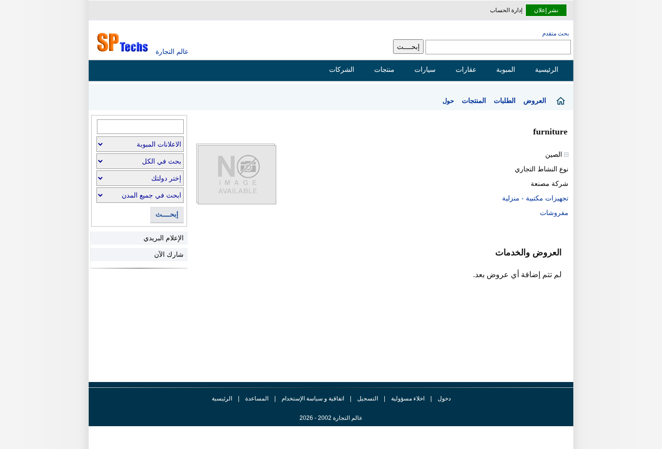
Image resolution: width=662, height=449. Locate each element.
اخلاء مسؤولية (408, 398)
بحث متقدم (555, 33)
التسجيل (367, 398)
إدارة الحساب (506, 10)
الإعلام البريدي (163, 238)
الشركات (341, 69)
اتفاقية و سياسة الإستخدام (312, 398)
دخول (444, 398)
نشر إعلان (546, 10)
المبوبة (505, 69)
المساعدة (256, 398)
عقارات (466, 69)
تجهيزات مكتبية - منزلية (535, 198)
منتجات (384, 69)
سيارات (425, 69)
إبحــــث (167, 214)
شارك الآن (169, 254)
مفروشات (554, 212)
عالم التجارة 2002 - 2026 (331, 418)
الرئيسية (546, 69)
